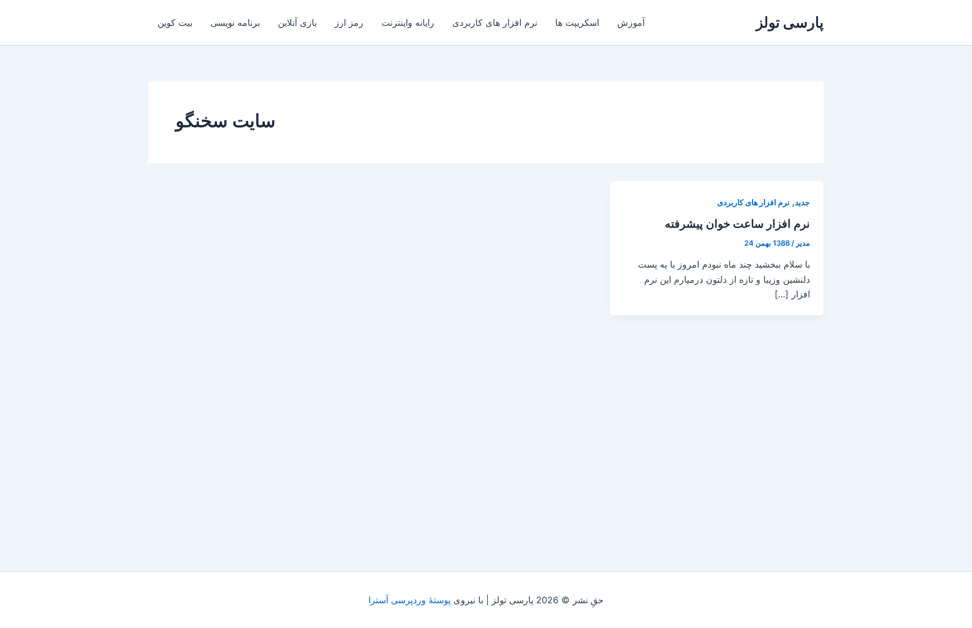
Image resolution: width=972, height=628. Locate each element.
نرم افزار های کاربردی (494, 22)
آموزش (631, 22)
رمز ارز (349, 22)
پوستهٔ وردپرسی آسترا (409, 600)
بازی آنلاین (297, 22)
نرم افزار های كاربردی (753, 202)
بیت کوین (175, 22)
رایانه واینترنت (407, 22)
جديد (802, 202)
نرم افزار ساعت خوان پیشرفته (737, 224)
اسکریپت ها (577, 22)
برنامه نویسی (235, 22)
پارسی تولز (790, 22)
